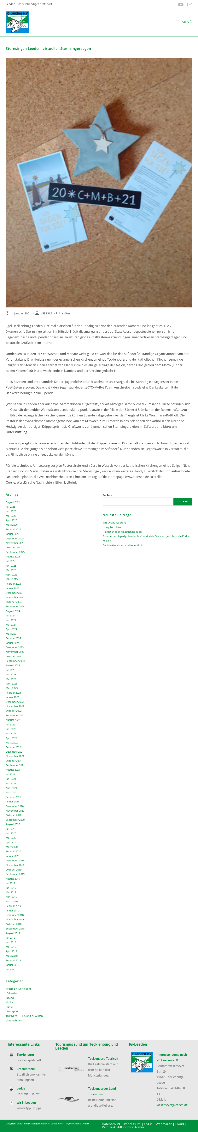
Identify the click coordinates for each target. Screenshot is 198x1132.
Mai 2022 (11, 733)
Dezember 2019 (15, 860)
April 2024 (11, 629)
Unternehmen (14, 1020)
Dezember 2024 (15, 593)
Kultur (66, 313)
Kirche (9, 1002)
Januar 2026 (12, 534)
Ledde (21, 1088)
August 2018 (13, 933)
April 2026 (11, 520)
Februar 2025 (13, 583)
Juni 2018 (11, 942)
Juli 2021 (10, 774)
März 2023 (12, 688)
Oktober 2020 (13, 815)
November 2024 (15, 597)
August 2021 (13, 769)
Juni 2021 (11, 779)
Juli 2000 (10, 969)
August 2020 (13, 824)
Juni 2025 (11, 565)
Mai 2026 (11, 516)
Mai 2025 (11, 570)
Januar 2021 (12, 801)
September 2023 (15, 661)
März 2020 (12, 847)
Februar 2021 (13, 797)
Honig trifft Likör (112, 527)
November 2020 (15, 810)
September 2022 (15, 715)
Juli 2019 (10, 883)
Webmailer (164, 1124)
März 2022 (12, 742)
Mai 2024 (11, 624)
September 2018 (15, 928)
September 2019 (15, 874)
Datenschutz (111, 1124)
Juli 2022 (10, 724)
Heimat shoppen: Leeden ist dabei (122, 531)
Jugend (10, 998)
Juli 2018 (10, 937)
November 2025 (15, 543)
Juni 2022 (11, 729)
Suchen (107, 495)
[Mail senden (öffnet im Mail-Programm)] (188, 4)
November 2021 (15, 756)
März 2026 (12, 524)
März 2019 (12, 901)
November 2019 (15, 865)
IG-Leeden (12, 993)
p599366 (46, 313)
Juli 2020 (10, 829)
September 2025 (15, 552)
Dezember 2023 (15, 647)
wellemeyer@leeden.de (172, 1105)
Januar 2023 (12, 697)
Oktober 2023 (13, 656)
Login (148, 1124)
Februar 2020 (13, 851)
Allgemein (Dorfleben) (18, 988)
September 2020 (15, 819)
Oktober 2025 (13, 547)
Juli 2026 (10, 506)
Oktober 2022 (13, 710)
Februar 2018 (13, 960)
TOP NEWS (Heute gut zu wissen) (25, 1016)
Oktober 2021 (13, 760)
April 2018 (11, 951)
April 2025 (11, 574)
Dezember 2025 (15, 538)
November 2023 (15, 651)
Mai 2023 (11, 679)
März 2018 (12, 955)
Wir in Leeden (26, 1102)
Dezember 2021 (15, 751)
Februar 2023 (13, 692)
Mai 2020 (11, 837)
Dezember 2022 (15, 702)
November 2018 (15, 919)
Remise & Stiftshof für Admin (123, 1127)
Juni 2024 (11, 620)
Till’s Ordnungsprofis (114, 522)
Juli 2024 (10, 615)
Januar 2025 (12, 588)
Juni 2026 (11, 511)
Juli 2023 (10, 670)
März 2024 (12, 633)
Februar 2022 (13, 747)
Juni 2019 (11, 888)
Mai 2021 (11, 783)
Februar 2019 (13, 906)
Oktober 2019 (13, 869)
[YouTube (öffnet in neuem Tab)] (180, 4)
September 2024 (15, 606)
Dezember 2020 (15, 806)
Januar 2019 (12, 910)
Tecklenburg (25, 1055)
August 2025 (13, 556)
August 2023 (13, 665)
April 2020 (11, 842)
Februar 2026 (13, 529)
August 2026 (13, 502)
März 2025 (12, 579)
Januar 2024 (12, 643)
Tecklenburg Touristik (103, 1058)
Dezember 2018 (15, 915)
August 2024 (13, 611)
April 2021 (11, 788)
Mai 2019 (11, 892)
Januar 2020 (12, 856)
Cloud (179, 1124)
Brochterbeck (26, 1069)
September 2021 (15, 765)
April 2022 (11, 738)
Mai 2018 (11, 947)
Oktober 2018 (13, 924)
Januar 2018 (12, 965)
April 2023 (11, 683)
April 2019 (11, 896)
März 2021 (12, 792)
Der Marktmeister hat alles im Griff (122, 545)
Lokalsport (12, 1011)
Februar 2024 (13, 638)
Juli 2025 (10, 561)
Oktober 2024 (13, 602)
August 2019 (13, 878)
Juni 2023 (11, 674)
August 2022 (13, 720)
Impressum (132, 1124)
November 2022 (15, 706)
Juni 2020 (11, 833)
